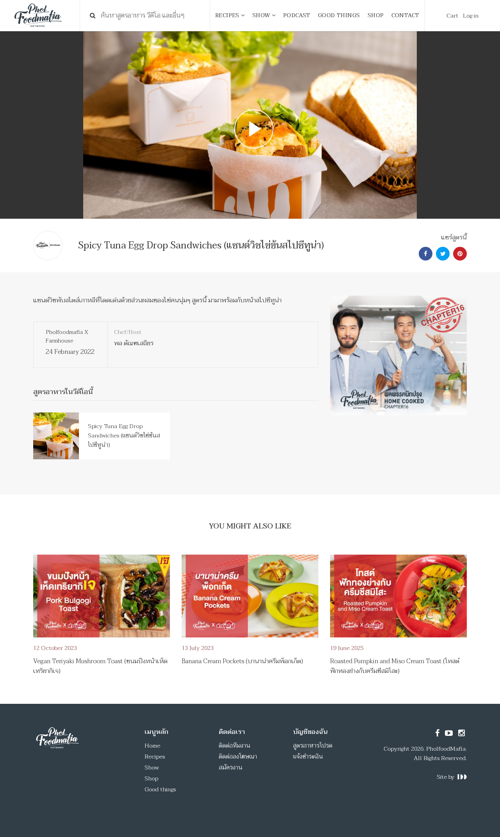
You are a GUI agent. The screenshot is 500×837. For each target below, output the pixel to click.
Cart (452, 16)
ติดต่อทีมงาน (234, 746)
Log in (471, 16)
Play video (249, 125)
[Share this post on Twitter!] (442, 254)
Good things (160, 789)
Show (152, 767)
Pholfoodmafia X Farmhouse (67, 336)
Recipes (155, 756)
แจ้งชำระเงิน (308, 756)
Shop (151, 778)
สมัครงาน (231, 767)
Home (152, 746)
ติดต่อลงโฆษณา (238, 756)
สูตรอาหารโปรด (312, 746)
